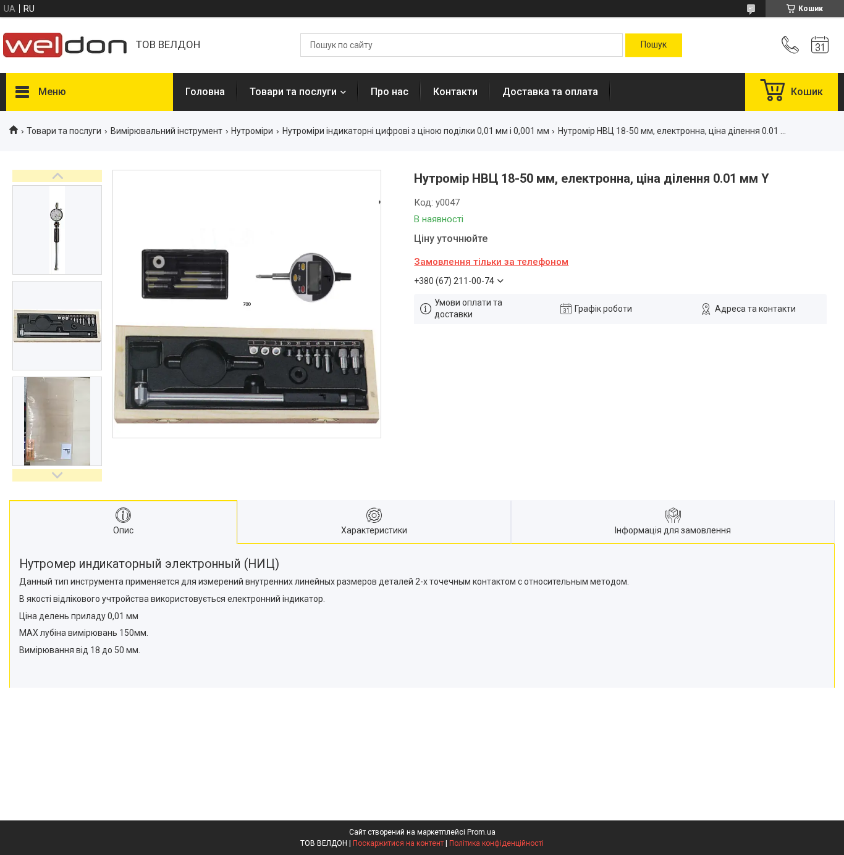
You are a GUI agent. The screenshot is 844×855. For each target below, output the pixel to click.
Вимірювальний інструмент (166, 131)
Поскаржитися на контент (398, 843)
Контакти (455, 92)
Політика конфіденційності (496, 843)
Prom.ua (481, 832)
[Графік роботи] (820, 45)
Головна (205, 92)
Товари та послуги (293, 92)
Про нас (389, 92)
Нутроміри (252, 131)
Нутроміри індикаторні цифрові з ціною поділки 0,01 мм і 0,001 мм (415, 131)
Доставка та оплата (550, 92)
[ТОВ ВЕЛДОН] (65, 45)
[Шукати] (653, 45)
